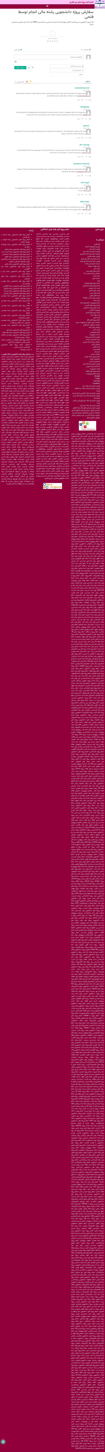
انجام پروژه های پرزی (93, 271)
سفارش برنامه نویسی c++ (91, 273)
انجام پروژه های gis (93, 320)
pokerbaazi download (83, 172)
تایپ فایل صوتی (95, 295)
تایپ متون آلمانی (94, 290)
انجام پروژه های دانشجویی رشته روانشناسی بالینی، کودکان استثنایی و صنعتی (15, 260)
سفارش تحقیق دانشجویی (91, 325)
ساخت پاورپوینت (94, 334)
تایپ (98, 281)
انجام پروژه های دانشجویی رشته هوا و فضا (16, 332)
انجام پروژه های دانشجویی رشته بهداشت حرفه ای (15, 245)
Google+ (97, 376)
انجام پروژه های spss (93, 371)
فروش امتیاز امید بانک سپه (91, 386)
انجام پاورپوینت (95, 332)
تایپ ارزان (96, 268)
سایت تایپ (96, 276)
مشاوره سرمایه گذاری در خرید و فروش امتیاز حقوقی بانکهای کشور (86, 416)
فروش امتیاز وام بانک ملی (91, 364)
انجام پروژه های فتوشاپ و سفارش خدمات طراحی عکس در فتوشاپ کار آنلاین (15, 341)
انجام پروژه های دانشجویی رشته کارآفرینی (16, 286)
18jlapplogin (87, 115)
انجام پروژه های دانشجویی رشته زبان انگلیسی (15, 267)
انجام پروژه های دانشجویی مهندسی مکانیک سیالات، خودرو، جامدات (15, 336)
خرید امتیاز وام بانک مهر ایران (90, 258)
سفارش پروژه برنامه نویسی (91, 342)
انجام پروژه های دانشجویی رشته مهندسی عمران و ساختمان (15, 316)
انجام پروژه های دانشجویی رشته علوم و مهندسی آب (15, 282)
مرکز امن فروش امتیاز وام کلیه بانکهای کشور (86, 410)
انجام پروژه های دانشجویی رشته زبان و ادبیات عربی (15, 272)
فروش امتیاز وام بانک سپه (91, 251)
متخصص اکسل (95, 359)
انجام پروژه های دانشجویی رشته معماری (17, 293)
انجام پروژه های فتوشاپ (92, 283)
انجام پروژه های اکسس (92, 305)
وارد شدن (17, 50)
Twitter (97, 378)
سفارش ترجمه (95, 354)
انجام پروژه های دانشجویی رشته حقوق (17, 256)
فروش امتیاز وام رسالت (92, 337)
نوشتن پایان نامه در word (91, 298)
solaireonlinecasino (84, 96)
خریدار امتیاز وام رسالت (92, 263)
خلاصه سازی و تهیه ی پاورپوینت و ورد (88, 322)
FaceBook (96, 383)
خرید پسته (96, 300)
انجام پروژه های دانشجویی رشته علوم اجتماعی (15, 277)
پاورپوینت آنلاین (95, 310)
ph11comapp (86, 153)
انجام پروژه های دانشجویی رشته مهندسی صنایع (15, 311)
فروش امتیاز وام (94, 249)
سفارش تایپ (96, 344)
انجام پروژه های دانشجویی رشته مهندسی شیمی (15, 306)
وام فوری (97, 244)
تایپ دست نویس (94, 288)
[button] (47, 6)
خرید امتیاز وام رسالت (93, 339)
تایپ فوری (96, 317)
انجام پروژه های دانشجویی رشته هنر (18, 330)
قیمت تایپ (96, 329)
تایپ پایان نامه (95, 315)
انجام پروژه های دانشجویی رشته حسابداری (16, 254)
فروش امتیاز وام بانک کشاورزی (90, 254)
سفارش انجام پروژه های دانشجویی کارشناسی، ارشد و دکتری (15, 345)
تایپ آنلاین (96, 347)
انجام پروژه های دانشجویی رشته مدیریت (17, 291)
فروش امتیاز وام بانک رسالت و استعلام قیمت (87, 389)
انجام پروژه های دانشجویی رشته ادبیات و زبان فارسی (15, 235)
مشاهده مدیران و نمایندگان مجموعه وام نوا (86, 413)
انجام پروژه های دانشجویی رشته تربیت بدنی (15, 251)
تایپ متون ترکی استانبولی (92, 307)
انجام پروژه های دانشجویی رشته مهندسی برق (15, 301)
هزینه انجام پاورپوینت (93, 373)
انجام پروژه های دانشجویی (91, 285)
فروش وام (96, 349)
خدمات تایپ (96, 278)
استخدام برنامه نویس (93, 366)
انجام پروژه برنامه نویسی (92, 356)
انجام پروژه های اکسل (93, 312)
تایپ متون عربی (95, 293)
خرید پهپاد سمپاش (94, 266)
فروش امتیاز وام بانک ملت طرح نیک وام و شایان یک (86, 396)
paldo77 (88, 134)
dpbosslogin (86, 209)
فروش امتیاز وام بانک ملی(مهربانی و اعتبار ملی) (86, 401)
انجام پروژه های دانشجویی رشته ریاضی (17, 264)
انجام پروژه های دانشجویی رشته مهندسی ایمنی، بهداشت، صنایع (15, 297)
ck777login (87, 190)
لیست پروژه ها (25, 349)
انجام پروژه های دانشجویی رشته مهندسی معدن (15, 326)
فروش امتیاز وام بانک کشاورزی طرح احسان (86, 393)
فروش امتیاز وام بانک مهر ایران (90, 261)
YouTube (97, 381)
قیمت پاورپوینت (95, 369)
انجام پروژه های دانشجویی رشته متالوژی (17, 288)
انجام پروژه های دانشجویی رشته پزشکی (17, 249)
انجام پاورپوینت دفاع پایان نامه (90, 303)
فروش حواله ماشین (93, 256)
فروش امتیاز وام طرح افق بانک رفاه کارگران (86, 408)
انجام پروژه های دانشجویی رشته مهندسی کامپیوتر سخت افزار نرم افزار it (15, 321)
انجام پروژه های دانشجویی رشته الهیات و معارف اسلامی (15, 240)
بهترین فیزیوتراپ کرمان (92, 246)
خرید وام (97, 351)
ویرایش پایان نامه (94, 327)
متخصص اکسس (94, 361)
